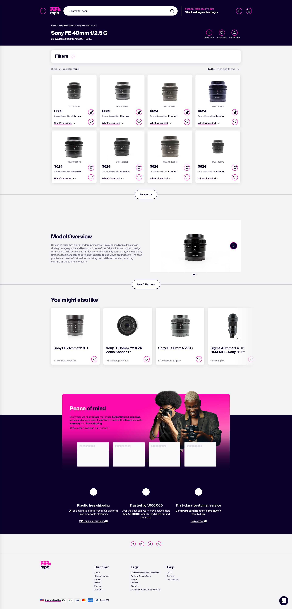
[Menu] (43, 11)
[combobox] (120, 11)
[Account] (239, 11)
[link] (55, 11)
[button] (91, 112)
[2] (197, 274)
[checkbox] (222, 33)
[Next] (233, 245)
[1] (194, 274)
